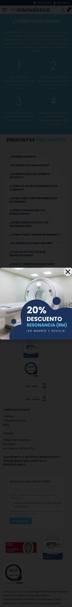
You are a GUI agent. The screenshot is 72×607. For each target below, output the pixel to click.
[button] (68, 272)
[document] (36, 303)
